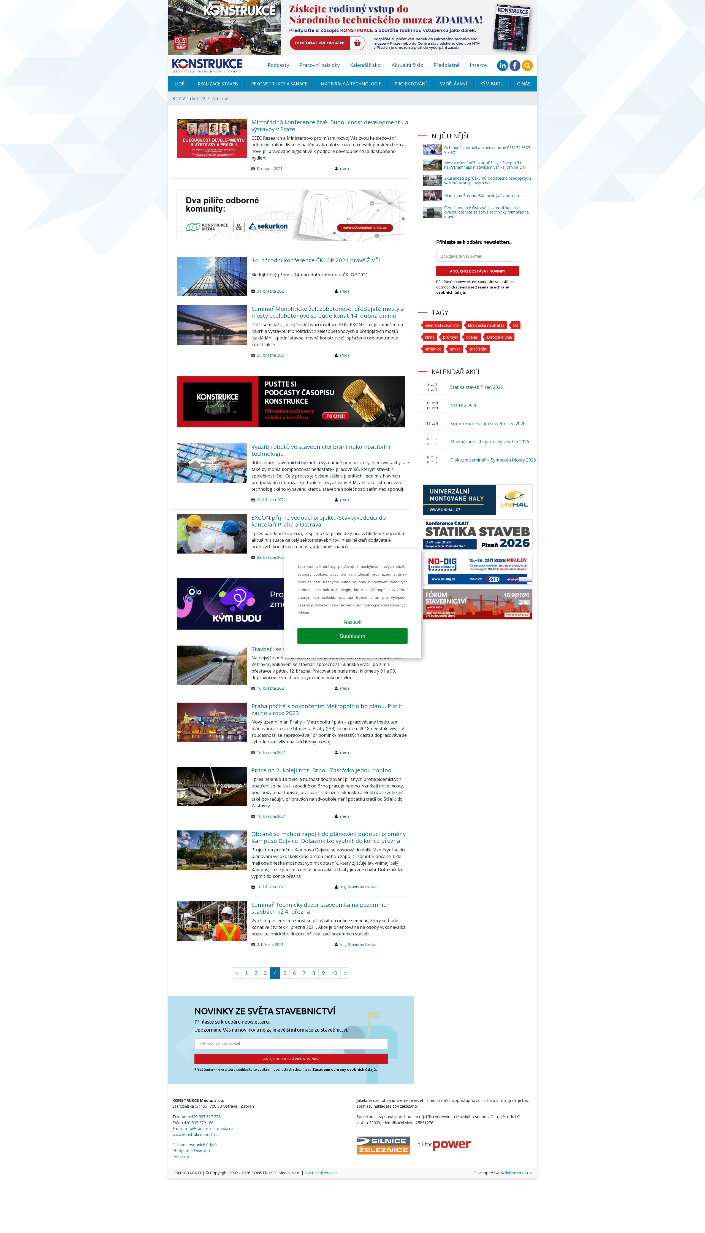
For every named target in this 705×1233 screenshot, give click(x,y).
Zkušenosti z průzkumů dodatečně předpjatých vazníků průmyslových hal (487, 180)
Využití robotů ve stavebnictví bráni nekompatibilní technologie (321, 450)
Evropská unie (499, 337)
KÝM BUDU (492, 84)
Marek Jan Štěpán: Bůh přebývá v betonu (481, 195)
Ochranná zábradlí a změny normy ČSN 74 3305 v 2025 (487, 150)
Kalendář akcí (365, 65)
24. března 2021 (271, 499)
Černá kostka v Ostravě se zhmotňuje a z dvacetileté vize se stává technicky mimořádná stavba (486, 212)
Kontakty (180, 1156)
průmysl (450, 337)
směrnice (433, 349)
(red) (344, 168)
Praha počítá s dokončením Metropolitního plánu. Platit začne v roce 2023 (327, 709)
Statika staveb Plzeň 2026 (476, 387)
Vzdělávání (453, 84)
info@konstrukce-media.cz (209, 1128)
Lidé (179, 84)
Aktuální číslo (407, 65)
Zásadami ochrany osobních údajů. (344, 1069)
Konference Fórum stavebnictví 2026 (487, 423)
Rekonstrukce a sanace (279, 84)
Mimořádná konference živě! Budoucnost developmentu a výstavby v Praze (329, 125)
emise (455, 349)
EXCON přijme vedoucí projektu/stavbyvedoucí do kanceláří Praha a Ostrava (318, 521)
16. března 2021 (271, 688)
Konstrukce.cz (188, 98)
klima (430, 337)
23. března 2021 (271, 557)
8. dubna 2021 (270, 168)
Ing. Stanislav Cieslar (358, 886)
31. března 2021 (271, 291)
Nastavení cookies (321, 1172)
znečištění (478, 349)
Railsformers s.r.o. (517, 1172)
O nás (523, 84)
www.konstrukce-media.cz (195, 1134)
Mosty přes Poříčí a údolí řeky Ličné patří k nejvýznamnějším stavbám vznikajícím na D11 (485, 165)
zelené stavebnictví (442, 325)
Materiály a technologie (351, 84)
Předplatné (446, 65)
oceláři (472, 337)
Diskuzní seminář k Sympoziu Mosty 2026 (493, 460)
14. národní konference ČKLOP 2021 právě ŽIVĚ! (315, 260)
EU (515, 325)
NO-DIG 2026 (464, 405)
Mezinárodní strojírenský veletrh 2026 (489, 442)
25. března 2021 (271, 355)
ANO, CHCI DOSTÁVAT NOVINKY (291, 1058)
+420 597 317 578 (204, 1116)
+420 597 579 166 (197, 1122)
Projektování (411, 84)
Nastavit (353, 622)
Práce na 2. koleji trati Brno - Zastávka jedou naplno (321, 770)
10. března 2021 (271, 816)
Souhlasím (352, 636)
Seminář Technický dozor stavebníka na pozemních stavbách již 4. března (320, 908)
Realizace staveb (218, 84)
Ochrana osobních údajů (194, 1144)
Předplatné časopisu (191, 1150)
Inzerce (478, 65)
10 (334, 973)
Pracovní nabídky (319, 65)
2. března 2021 (270, 944)
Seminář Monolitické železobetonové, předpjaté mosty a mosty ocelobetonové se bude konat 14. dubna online (327, 312)
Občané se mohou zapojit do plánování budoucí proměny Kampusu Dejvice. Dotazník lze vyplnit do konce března (328, 837)
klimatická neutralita (486, 325)
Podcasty (278, 65)
